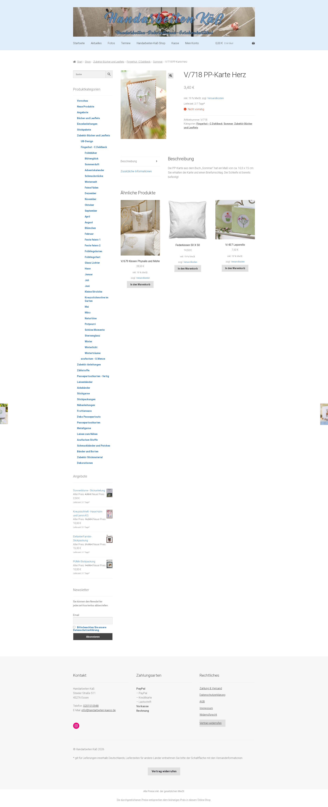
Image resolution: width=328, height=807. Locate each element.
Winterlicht (91, 347)
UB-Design (87, 141)
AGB (202, 701)
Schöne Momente (95, 329)
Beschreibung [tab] (129, 161)
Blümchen (90, 228)
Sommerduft (92, 164)
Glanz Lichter (92, 262)
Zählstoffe (83, 370)
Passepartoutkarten (88, 422)
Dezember (90, 193)
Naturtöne (91, 318)
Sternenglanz (92, 335)
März (88, 312)
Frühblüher (91, 153)
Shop (88, 61)
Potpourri (90, 324)
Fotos (111, 43)
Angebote (82, 112)
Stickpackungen (86, 399)
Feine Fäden (91, 187)
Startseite (79, 43)
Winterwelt (91, 181)
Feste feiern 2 (92, 245)
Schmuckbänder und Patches (93, 445)
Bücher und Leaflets (88, 118)
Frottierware (84, 411)
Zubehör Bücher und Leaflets (108, 61)
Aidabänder (83, 387)
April (87, 216)
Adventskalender (94, 170)
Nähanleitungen (86, 405)
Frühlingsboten (93, 251)
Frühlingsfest (92, 257)
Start (79, 61)
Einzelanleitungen (87, 123)
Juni (87, 286)
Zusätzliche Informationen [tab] (136, 171)
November (90, 199)
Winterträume (92, 353)
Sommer (158, 61)
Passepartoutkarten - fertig (93, 376)
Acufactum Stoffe (87, 439)
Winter (88, 341)
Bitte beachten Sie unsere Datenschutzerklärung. (89, 628)
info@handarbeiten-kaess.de (98, 710)
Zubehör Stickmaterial (90, 457)
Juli (87, 280)
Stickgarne (83, 393)
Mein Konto (192, 43)
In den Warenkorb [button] (140, 284)
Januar (89, 274)
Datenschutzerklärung (212, 694)
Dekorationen (85, 463)
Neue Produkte (85, 106)
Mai (87, 306)
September (91, 210)
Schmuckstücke (94, 176)
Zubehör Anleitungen (89, 364)
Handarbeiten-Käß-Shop (151, 43)
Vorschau (82, 100)
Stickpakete (84, 129)
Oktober (89, 205)
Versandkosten (215, 98)
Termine (126, 43)
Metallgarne (84, 428)
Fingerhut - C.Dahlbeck (139, 61)
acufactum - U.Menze (93, 358)
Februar (89, 234)
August (89, 222)
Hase (88, 268)
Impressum (206, 708)
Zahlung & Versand (211, 688)
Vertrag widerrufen (211, 723)
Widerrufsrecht (208, 714)
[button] (170, 75)
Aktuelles (96, 43)
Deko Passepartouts (89, 416)
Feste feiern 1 (92, 239)
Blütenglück (91, 158)
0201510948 (91, 705)
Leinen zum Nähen (87, 434)
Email (76, 615)
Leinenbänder (85, 382)
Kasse (175, 43)
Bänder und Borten (87, 451)
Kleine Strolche (93, 291)
